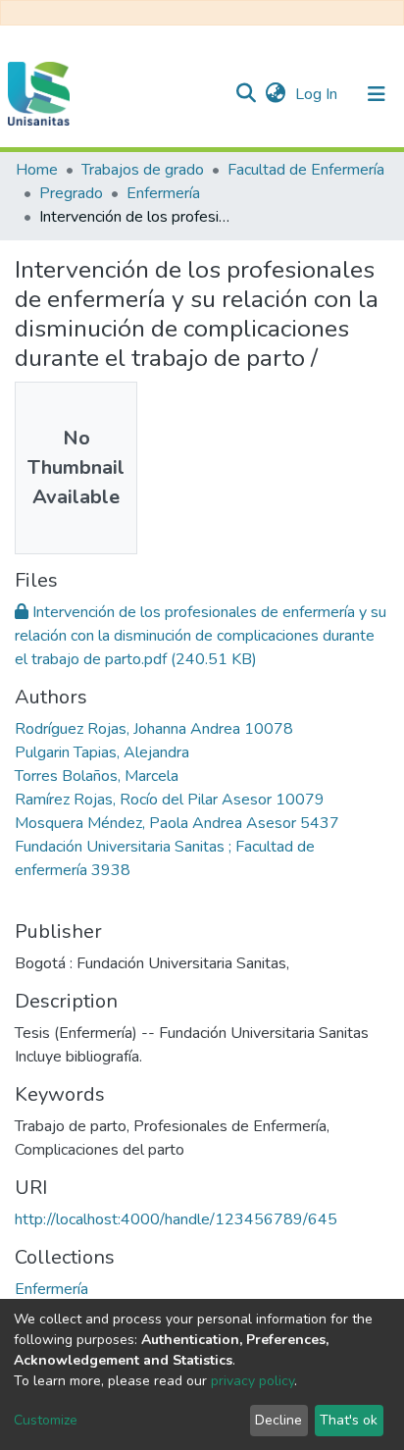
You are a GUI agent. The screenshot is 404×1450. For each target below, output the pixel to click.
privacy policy (252, 1381)
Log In (318, 94)
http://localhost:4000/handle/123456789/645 (176, 1219)
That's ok (349, 1420)
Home (37, 170)
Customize (45, 1420)
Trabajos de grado (142, 170)
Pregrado (71, 193)
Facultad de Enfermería (305, 170)
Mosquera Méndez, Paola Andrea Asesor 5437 (177, 823)
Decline (278, 1420)
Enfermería (163, 193)
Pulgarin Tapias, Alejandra (102, 752)
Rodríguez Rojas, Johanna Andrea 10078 (154, 729)
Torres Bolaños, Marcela (96, 776)
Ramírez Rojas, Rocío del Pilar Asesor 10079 (170, 799)
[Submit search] (245, 94)
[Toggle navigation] (376, 94)
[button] (275, 94)
